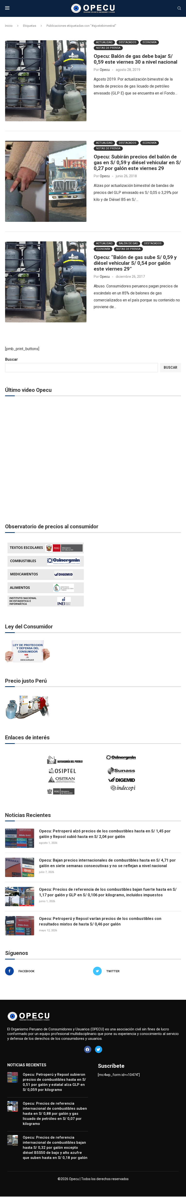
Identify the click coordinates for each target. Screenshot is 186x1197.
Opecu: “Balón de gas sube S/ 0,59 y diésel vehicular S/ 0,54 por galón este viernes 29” (135, 263)
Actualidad (104, 42)
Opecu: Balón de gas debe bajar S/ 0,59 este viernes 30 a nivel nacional (135, 59)
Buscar (11, 359)
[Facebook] (87, 1049)
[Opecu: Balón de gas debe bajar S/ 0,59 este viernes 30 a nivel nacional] (45, 80)
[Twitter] (98, 1049)
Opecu (105, 70)
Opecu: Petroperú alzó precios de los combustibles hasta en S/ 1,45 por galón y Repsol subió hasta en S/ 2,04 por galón (105, 834)
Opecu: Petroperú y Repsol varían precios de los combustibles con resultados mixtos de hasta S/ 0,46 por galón (100, 921)
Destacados (127, 42)
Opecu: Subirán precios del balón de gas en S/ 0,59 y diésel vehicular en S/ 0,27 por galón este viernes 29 (137, 162)
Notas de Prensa (108, 47)
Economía (149, 42)
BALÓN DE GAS (128, 243)
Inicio (9, 25)
